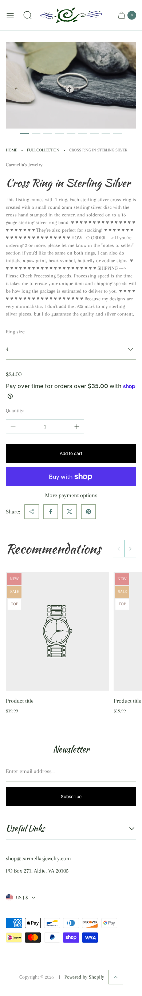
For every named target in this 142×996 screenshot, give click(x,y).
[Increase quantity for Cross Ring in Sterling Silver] (77, 427)
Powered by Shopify (84, 977)
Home (11, 150)
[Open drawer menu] (10, 15)
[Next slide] (130, 548)
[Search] (28, 15)
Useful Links (25, 828)
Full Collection (43, 150)
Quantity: (15, 410)
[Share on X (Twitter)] (69, 511)
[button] (24, 133)
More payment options (71, 495)
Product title (19, 701)
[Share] (31, 511)
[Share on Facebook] (50, 511)
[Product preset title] (57, 631)
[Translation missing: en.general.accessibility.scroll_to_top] (116, 977)
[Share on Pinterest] (88, 511)
